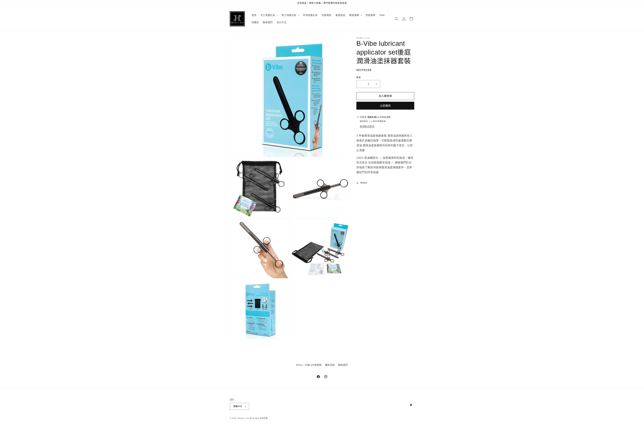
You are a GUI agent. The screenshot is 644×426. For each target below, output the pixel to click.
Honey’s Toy (243, 418)
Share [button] (363, 182)
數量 (358, 77)
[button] (269, 15)
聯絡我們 (343, 365)
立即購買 (385, 105)
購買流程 (330, 365)
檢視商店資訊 (367, 126)
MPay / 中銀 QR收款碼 (309, 365)
